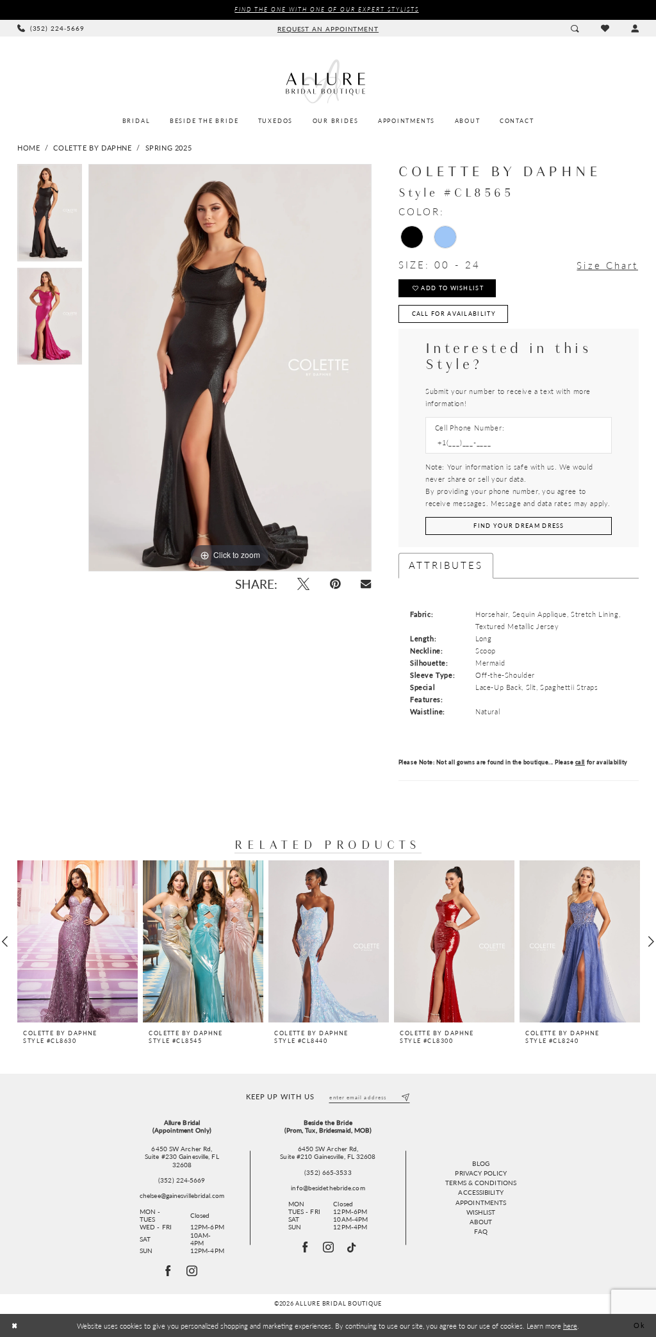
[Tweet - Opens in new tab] (303, 584)
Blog (480, 1163)
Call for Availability (454, 313)
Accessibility (480, 1192)
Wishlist (481, 1212)
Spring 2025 (168, 147)
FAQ (480, 1231)
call (580, 762)
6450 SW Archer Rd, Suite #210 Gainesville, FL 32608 (327, 1152)
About (481, 1221)
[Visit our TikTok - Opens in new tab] (352, 1247)
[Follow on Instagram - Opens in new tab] (192, 1271)
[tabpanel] (49, 216)
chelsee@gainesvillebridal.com (182, 1195)
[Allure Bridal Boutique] (328, 81)
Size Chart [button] (607, 265)
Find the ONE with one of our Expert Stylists (326, 9)
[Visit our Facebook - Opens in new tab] (305, 1247)
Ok (639, 1325)
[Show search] (574, 28)
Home (28, 147)
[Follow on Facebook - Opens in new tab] (169, 1271)
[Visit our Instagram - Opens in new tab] (329, 1247)
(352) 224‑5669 (181, 1180)
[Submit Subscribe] (405, 1097)
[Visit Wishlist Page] (604, 28)
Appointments (480, 1202)
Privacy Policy (480, 1173)
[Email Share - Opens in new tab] (366, 584)
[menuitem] (50, 28)
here (570, 1325)
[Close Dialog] (15, 1325)
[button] (635, 28)
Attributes (446, 565)
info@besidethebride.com (328, 1188)
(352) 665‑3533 (327, 1172)
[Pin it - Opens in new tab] (335, 584)
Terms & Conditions (480, 1182)
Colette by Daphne (92, 147)
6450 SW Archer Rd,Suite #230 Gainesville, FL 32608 (182, 1157)
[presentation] (77, 941)
